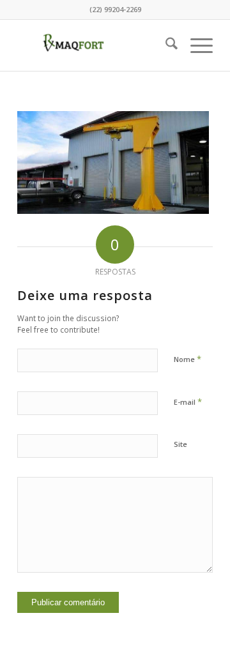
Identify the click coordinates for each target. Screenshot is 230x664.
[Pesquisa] (165, 45)
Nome (187, 359)
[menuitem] (165, 45)
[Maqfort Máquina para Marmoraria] (95, 45)
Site (180, 444)
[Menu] (195, 45)
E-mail (188, 401)
